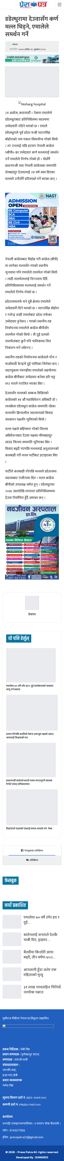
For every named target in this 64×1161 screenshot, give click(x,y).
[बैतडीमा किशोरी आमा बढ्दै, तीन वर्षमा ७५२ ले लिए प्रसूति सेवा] (12, 956)
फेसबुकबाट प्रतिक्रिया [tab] (33, 851)
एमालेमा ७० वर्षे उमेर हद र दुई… (41, 920)
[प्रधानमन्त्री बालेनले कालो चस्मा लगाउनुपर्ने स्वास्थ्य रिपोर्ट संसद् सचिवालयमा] (31, 760)
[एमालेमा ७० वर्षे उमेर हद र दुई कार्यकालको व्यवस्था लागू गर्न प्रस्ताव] (31, 665)
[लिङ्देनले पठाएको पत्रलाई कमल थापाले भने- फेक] (32, 807)
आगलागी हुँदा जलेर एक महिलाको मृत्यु (40, 972)
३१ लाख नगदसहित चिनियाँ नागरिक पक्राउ (42, 989)
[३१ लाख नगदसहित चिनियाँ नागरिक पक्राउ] (12, 992)
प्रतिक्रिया (34, 860)
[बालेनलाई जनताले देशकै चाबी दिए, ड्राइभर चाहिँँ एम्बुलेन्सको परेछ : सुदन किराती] (12, 939)
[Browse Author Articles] (32, 603)
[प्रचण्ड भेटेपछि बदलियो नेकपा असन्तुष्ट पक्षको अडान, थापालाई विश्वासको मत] (32, 712)
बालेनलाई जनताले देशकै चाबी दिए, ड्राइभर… (41, 937)
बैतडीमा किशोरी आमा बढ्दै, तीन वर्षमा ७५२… (39, 954)
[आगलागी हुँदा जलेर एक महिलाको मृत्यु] (12, 974)
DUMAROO (41, 1157)
